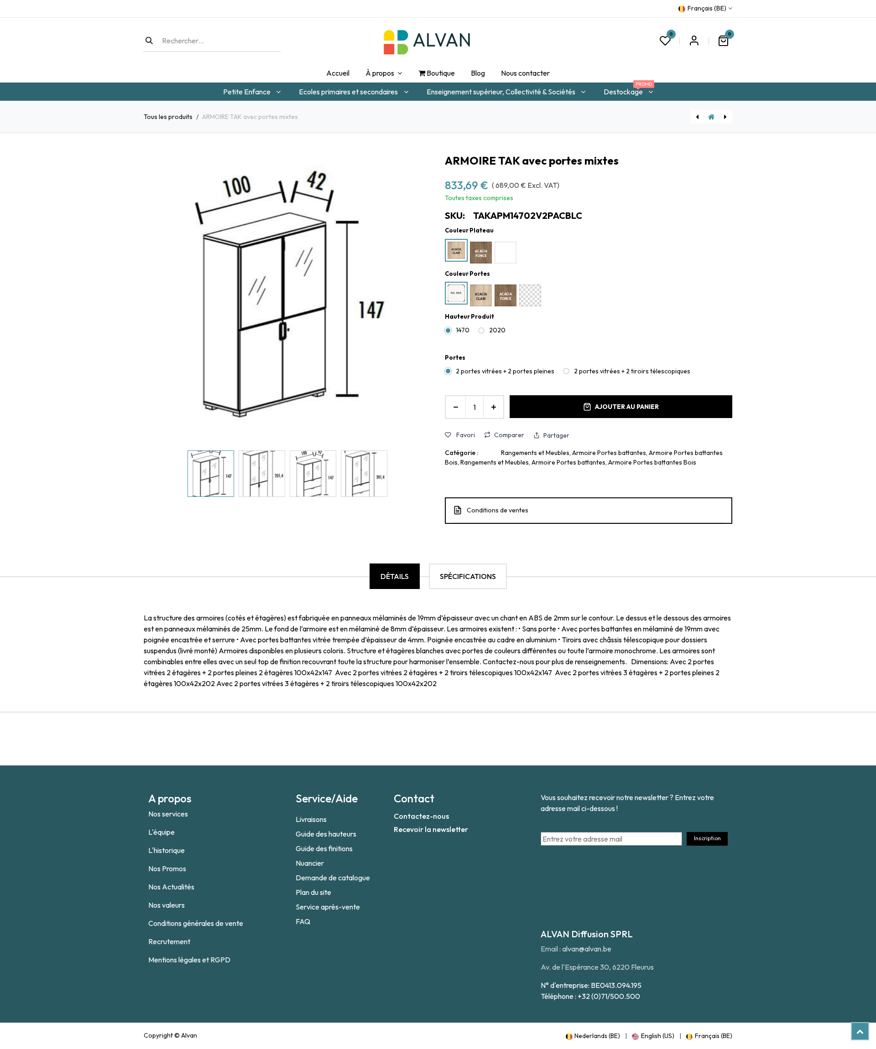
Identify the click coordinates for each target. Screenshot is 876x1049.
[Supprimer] (455, 407)
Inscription (707, 838)
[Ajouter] (493, 407)
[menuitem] (337, 73)
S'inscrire (694, 40)
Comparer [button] (509, 435)
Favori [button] (465, 435)
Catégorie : (461, 453)
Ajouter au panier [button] (627, 407)
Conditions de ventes (497, 510)
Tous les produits (168, 117)
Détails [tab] (395, 576)
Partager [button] (556, 435)
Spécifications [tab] (468, 576)
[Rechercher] (149, 40)
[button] (158, 298)
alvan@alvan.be (586, 948)
